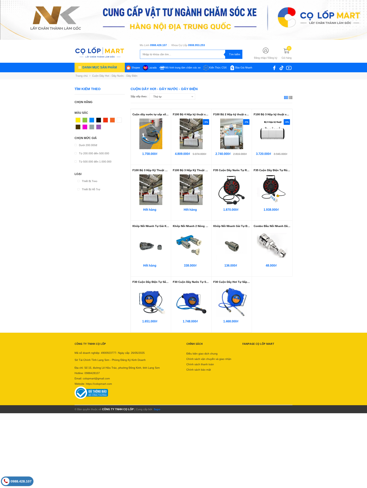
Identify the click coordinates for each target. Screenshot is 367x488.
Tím (98, 127)
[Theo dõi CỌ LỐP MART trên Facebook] (274, 67)
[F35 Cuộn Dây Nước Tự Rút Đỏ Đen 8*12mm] (231, 189)
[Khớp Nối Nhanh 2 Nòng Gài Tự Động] (191, 245)
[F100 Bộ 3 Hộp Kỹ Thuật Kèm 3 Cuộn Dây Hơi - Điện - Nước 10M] (191, 189)
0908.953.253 (196, 45)
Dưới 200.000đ (87, 145)
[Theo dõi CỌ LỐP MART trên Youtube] (288, 67)
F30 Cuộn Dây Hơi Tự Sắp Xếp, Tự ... (231, 281)
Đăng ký (272, 57)
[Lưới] (286, 98)
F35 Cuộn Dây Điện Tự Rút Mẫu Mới (272, 170)
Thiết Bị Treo (89, 181)
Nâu (78, 127)
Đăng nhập (260, 57)
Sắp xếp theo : (139, 96)
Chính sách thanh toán (200, 364)
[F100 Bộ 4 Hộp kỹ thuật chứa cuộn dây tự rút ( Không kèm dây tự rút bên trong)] (191, 134)
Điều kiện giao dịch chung (202, 353)
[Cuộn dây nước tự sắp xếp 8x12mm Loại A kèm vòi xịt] (151, 134)
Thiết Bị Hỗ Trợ (90, 189)
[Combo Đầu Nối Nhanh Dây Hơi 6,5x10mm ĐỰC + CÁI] (272, 245)
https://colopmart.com (99, 383)
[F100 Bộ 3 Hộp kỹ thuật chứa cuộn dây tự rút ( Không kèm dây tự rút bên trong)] (272, 134)
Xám (92, 127)
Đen (98, 121)
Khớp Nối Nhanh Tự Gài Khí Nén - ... (150, 226)
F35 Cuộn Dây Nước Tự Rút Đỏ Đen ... (231, 170)
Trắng (120, 121)
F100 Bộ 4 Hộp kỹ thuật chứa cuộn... (191, 114)
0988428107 (92, 373)
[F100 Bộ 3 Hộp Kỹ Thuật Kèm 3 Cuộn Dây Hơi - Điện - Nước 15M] (151, 189)
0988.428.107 (158, 45)
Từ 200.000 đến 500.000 (93, 153)
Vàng (79, 121)
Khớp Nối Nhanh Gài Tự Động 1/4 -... (231, 226)
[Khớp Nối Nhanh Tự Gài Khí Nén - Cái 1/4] (151, 245)
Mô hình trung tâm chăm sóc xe (183, 67)
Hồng (86, 127)
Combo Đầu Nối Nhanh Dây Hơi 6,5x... (272, 226)
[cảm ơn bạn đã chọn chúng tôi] (183, 19)
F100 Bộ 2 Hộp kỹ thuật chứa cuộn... (231, 114)
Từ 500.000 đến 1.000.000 (94, 161)
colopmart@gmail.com (96, 378)
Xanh (86, 121)
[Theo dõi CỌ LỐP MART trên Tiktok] (281, 67)
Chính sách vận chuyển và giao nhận (208, 358)
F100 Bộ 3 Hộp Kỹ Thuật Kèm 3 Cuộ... (150, 170)
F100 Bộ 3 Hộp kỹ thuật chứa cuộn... (272, 114)
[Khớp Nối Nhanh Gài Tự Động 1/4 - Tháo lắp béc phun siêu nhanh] (231, 245)
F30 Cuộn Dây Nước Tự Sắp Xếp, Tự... (191, 281)
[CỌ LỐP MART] (100, 52)
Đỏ (105, 121)
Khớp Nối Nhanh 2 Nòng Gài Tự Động (191, 226)
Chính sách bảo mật (198, 369)
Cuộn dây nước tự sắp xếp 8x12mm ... (150, 114)
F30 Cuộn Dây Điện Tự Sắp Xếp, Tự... (150, 281)
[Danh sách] (290, 98)
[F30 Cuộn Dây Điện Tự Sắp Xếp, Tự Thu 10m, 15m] (151, 301)
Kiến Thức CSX (218, 67)
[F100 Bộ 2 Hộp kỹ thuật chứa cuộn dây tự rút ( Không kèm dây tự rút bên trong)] (231, 134)
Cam (113, 121)
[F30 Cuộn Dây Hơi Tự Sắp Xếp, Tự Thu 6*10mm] (231, 301)
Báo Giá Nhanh (243, 67)
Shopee (136, 67)
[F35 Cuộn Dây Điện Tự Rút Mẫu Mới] (272, 189)
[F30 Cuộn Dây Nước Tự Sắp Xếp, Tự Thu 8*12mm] (191, 301)
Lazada (153, 67)
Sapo (156, 409)
